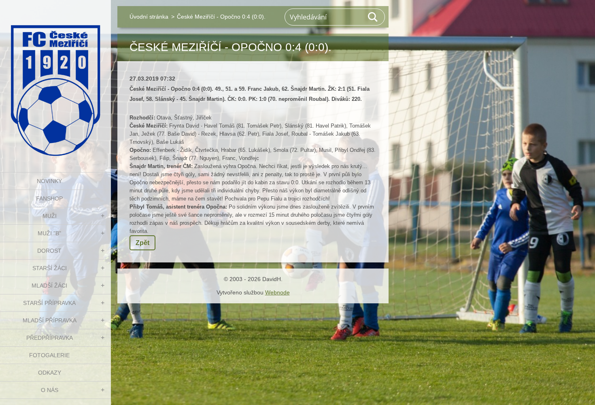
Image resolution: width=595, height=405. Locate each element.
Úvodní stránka (149, 16)
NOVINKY (49, 181)
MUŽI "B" (49, 233)
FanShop (49, 198)
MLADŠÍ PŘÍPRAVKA (49, 320)
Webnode (277, 292)
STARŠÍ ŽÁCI (49, 268)
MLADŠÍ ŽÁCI (49, 285)
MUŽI (49, 216)
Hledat (373, 17)
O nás (49, 390)
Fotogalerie (49, 355)
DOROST (49, 250)
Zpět (142, 242)
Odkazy (49, 372)
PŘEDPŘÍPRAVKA (49, 338)
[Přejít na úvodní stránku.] (55, 81)
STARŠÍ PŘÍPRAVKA (49, 303)
